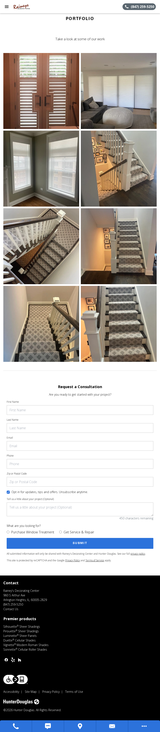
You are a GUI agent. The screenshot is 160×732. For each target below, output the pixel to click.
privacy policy (137, 553)
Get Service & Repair (79, 532)
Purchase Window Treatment (32, 532)
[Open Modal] (41, 91)
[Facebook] (6, 660)
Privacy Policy (72, 560)
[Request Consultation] (112, 726)
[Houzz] (19, 660)
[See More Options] (144, 726)
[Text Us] (48, 726)
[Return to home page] (25, 7)
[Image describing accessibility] (15, 679)
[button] (6, 6)
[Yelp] (13, 660)
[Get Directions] (80, 726)
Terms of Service (94, 560)
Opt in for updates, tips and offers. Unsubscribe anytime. (49, 492)
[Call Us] (16, 726)
